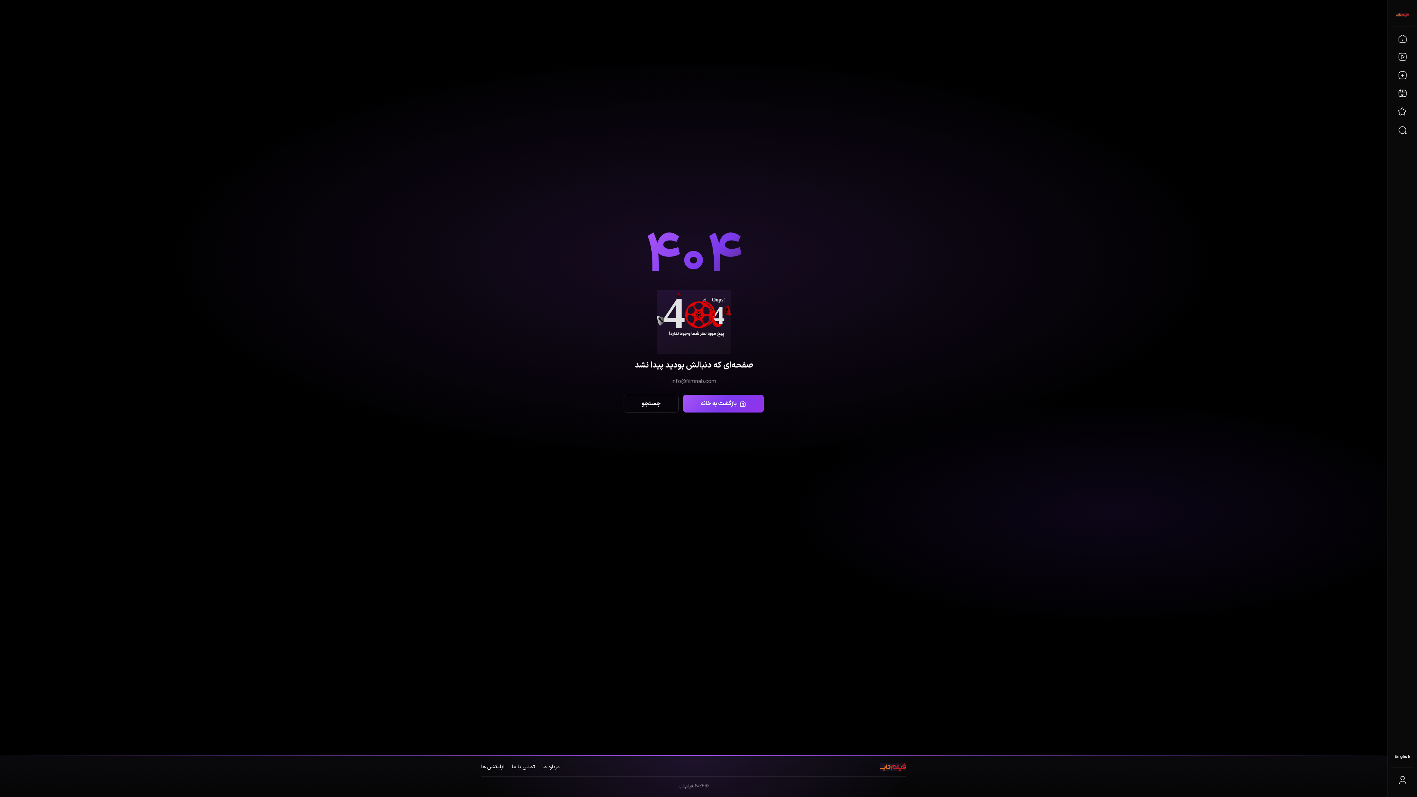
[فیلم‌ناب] (1402, 15)
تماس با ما (523, 767)
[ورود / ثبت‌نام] (1402, 780)
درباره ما (551, 767)
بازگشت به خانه (719, 403)
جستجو (651, 403)
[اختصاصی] (1402, 112)
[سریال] (1402, 75)
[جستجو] (1402, 130)
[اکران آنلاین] (1402, 93)
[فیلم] (1402, 57)
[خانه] (1402, 39)
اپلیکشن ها (492, 767)
